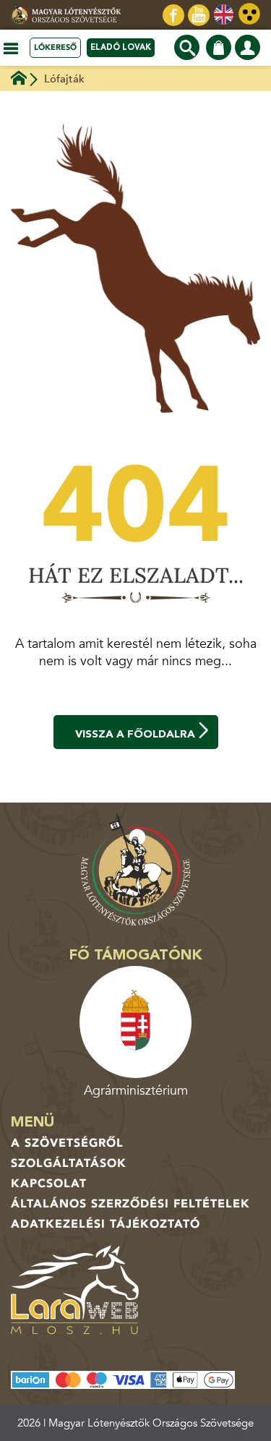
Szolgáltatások (68, 1163)
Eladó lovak (120, 47)
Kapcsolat (49, 1184)
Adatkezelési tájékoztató (105, 1224)
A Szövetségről (67, 1143)
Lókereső (55, 47)
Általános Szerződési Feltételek (130, 1204)
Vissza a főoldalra (135, 734)
